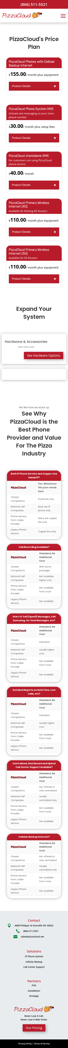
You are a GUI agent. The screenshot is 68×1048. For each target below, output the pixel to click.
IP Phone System (34, 956)
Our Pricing (34, 1028)
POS (34, 985)
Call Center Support (34, 966)
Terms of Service (42, 1043)
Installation (34, 990)
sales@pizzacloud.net (32, 936)
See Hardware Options (43, 355)
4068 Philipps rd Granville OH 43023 (34, 925)
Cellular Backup (34, 961)
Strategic (34, 995)
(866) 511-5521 (34, 4)
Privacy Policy (25, 1043)
